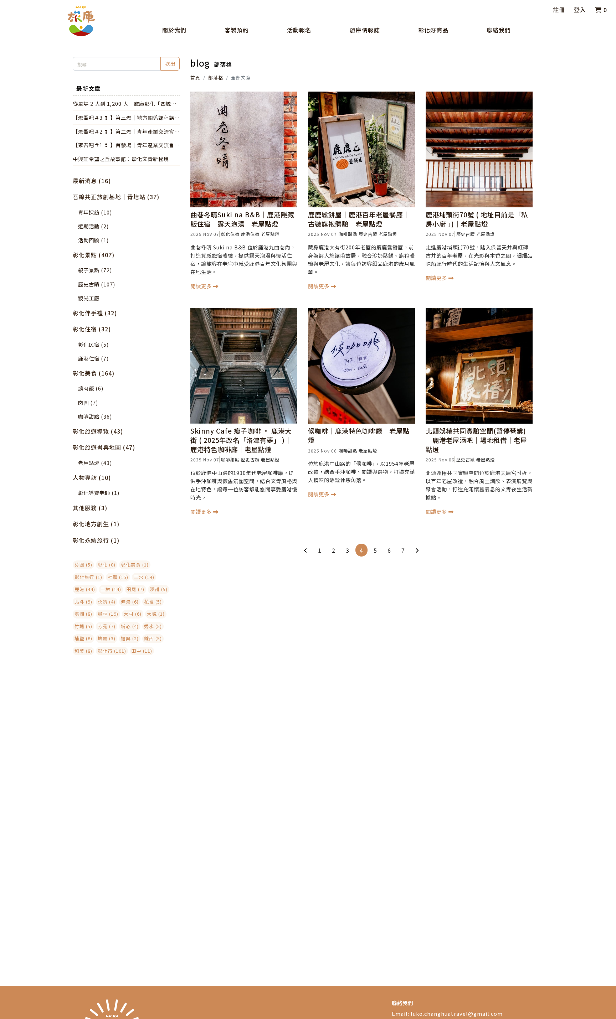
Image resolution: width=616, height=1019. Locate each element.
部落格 (215, 77)
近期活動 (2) (93, 226)
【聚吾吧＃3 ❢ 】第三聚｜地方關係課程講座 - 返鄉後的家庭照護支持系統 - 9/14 (126, 117)
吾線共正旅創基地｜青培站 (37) (116, 196)
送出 (170, 63)
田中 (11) (142, 650)
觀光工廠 (88, 298)
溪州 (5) (159, 589)
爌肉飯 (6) (90, 388)
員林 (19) (108, 613)
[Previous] (305, 550)
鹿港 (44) (85, 589)
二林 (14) (111, 589)
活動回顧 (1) (93, 240)
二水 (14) (144, 577)
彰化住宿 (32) (92, 329)
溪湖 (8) (83, 613)
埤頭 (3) (106, 638)
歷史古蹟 (368, 234)
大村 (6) (133, 613)
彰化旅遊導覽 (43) (98, 431)
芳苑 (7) (106, 626)
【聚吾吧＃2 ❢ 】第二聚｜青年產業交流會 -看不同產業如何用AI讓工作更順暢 (125, 131)
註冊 (559, 9)
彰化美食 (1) (135, 564)
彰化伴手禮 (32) (95, 313)
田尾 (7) (135, 589)
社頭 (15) (118, 577)
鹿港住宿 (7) (93, 358)
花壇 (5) (153, 601)
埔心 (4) (130, 626)
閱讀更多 (201, 286)
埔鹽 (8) (83, 638)
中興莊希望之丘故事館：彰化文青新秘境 (121, 158)
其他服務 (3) (90, 507)
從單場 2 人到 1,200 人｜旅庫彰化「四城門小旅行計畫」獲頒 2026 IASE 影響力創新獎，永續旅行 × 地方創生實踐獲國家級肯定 (125, 104)
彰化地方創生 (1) (96, 523)
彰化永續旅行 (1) (96, 540)
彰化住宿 (230, 234)
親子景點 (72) (95, 270)
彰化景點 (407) (93, 254)
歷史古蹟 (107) (96, 284)
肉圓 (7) (88, 402)
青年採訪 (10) (95, 212)
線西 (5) (153, 638)
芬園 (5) (83, 564)
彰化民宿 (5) (93, 344)
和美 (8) (83, 650)
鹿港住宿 (250, 234)
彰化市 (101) (112, 650)
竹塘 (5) (83, 626)
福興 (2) (130, 638)
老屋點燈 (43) (95, 462)
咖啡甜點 (348, 234)
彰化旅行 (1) (88, 577)
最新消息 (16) (92, 180)
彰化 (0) (106, 564)
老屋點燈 (270, 234)
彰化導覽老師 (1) (98, 492)
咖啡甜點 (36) (95, 416)
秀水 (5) (153, 626)
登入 (580, 9)
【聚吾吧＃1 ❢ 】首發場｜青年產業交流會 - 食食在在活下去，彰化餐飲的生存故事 (125, 145)
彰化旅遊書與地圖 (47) (104, 447)
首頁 (195, 77)
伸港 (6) (130, 601)
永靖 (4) (106, 601)
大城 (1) (156, 613)
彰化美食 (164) (93, 373)
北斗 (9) (83, 601)
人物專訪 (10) (92, 477)
